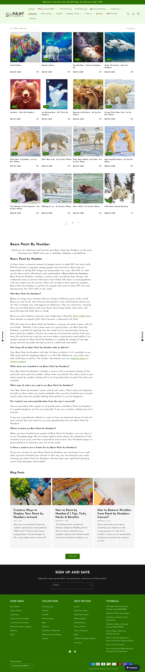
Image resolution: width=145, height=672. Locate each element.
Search (77, 607)
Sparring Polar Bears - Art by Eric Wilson (119, 161)
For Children (15, 607)
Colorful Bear (15, 65)
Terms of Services (81, 631)
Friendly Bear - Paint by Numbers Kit (87, 66)
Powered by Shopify (112, 669)
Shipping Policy (80, 619)
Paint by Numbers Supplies (20, 627)
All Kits (45, 611)
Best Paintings (48, 619)
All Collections (48, 607)
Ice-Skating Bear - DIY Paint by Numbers (55, 114)
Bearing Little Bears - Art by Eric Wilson (87, 114)
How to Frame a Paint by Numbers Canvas (116, 632)
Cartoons (45, 627)
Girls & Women (16, 611)
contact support (18, 362)
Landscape (14, 615)
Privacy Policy (79, 627)
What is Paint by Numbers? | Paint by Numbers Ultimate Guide (119, 639)
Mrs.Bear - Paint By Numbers (22, 112)
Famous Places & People (51, 634)
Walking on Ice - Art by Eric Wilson (56, 206)
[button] (128, 13)
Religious (13, 631)
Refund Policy (79, 623)
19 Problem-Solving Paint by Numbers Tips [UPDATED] (117, 608)
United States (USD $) (20, 666)
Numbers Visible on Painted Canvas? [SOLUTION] (117, 625)
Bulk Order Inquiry (81, 615)
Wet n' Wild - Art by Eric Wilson (86, 206)
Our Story (78, 643)
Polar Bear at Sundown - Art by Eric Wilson (23, 161)
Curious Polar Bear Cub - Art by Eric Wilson (118, 114)
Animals (45, 615)
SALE (12, 634)
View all (72, 556)
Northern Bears (48, 65)
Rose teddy (79, 316)
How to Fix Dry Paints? (115, 645)
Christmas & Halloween (51, 631)
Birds (44, 623)
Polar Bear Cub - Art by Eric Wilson (56, 159)
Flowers (45, 638)
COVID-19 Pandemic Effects (85, 638)
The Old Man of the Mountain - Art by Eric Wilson (25, 208)
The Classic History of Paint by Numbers (117, 618)
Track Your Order (81, 611)
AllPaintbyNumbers (100, 669)
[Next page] (78, 222)
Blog (76, 634)
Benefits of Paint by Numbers (118, 613)
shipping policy (78, 359)
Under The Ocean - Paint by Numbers (116, 66)
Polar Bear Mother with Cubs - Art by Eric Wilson (87, 161)
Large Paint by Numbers (19, 619)
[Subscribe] (90, 585)
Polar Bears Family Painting (116, 206)
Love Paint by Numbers (19, 623)
